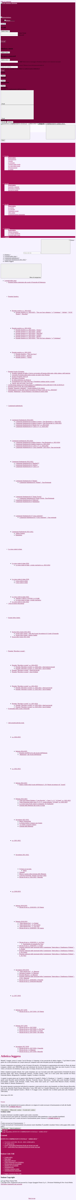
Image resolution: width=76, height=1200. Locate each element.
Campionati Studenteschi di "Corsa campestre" (29, 516)
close (2, 140)
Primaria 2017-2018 (22, 1026)
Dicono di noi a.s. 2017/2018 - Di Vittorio (31, 1011)
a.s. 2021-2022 (16, 840)
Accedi (3, 24)
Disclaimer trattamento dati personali (11, 1184)
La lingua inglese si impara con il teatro (30, 823)
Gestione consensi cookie (11, 1169)
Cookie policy (8, 1157)
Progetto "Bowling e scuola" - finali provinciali (25, 670)
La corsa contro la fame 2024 (20, 563)
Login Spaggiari (48, 65)
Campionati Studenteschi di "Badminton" (28, 501)
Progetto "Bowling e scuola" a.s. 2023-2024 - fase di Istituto (33, 707)
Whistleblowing (9, 1167)
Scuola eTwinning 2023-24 (20, 376)
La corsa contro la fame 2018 (20, 579)
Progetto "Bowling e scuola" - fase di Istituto (25, 672)
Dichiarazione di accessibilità (12, 1164)
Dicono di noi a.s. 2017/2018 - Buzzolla (31, 1051)
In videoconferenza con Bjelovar (21, 380)
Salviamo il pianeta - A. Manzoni (29, 973)
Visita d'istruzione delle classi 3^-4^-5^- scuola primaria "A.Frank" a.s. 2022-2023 (43, 802)
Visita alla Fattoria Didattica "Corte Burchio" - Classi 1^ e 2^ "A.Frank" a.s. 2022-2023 (45, 800)
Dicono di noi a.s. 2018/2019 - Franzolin (31, 980)
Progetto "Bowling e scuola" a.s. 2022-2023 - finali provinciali (34, 688)
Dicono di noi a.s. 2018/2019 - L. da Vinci (31, 942)
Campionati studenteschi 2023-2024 (22, 441)
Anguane (22, 872)
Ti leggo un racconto (25, 869)
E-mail (20, 61)
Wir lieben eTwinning (18, 378)
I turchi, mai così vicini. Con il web (22, 383)
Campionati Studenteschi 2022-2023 (23, 461)
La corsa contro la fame (15, 549)
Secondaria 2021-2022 (22, 854)
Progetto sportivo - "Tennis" (24, 357)
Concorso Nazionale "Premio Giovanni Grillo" (33, 875)
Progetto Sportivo (13, 296)
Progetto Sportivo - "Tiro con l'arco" (26, 354)
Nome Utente (22, 33)
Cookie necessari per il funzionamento (12, 1123)
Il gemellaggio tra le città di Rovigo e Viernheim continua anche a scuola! (33, 381)
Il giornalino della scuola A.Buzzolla (18, 708)
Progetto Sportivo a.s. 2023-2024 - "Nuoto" (28, 331)
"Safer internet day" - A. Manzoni (29, 971)
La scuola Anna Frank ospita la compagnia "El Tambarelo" (36, 804)
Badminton (19, 535)
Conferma (10, 122)
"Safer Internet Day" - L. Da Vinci (29, 926)
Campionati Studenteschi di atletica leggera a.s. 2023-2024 (33, 444)
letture (25, 870)
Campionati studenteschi (11, 258)
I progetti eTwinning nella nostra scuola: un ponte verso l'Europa (31, 375)
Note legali (7, 1159)
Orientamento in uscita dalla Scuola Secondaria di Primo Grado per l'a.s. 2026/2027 (32, 390)
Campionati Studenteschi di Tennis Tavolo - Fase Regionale (36, 498)
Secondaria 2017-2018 (22, 1046)
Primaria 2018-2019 (22, 921)
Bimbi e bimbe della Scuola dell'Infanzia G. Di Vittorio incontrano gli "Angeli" (42, 784)
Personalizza (4, 1110)
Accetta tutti (29, 1110)
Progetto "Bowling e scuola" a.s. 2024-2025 (25, 665)
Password (21, 35)
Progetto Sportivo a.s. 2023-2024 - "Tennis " (29, 330)
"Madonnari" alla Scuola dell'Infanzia (30, 754)
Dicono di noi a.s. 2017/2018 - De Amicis (31, 1032)
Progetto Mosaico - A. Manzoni (28, 975)
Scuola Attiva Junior (14, 617)
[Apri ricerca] (60, 132)
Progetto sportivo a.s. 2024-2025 (21, 310)
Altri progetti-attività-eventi (16, 723)
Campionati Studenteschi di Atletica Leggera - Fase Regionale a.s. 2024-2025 (38, 421)
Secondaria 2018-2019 (22, 970)
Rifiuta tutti (15, 1110)
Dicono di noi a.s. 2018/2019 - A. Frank (31, 945)
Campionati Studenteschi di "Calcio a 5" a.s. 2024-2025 (32, 426)
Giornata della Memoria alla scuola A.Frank (32, 805)
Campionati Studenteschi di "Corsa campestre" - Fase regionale (37, 517)
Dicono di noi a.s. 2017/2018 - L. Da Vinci (31, 1029)
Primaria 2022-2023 (22, 799)
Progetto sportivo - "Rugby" (24, 355)
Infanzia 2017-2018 (21, 1010)
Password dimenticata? (7, 38)
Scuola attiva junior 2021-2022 (21, 637)
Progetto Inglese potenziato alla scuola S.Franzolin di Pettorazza (27, 282)
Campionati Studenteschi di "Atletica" (27, 465)
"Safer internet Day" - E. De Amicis (29, 925)
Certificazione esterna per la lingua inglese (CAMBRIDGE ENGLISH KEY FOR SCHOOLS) (36, 385)
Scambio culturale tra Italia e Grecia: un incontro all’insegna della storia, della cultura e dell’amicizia (41, 373)
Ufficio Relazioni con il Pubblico (14, 1162)
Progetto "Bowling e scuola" (16, 651)
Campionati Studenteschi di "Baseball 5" (27, 463)
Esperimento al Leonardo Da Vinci (33, 944)
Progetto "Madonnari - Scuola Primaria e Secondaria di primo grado (28, 391)
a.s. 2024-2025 (16, 737)
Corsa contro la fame (22, 581)
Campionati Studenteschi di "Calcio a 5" (27, 466)
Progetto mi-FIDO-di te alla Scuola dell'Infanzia (33, 753)
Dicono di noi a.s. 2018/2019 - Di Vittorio (31, 907)
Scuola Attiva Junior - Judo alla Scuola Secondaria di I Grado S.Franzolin (37, 633)
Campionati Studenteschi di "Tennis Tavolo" (29, 496)
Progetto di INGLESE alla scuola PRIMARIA (21, 386)
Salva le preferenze (15, 1128)
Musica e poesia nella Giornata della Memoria (32, 874)
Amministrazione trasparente (12, 1170)
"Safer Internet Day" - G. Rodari (28, 923)
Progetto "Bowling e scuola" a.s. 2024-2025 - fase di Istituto (33, 668)
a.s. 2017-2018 (16, 995)
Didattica (7, 254)
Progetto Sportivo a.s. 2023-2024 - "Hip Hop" (29, 333)
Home (72, 240)
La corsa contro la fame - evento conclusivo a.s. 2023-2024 (33, 565)
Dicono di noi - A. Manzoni (27, 1050)
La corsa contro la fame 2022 (20, 602)
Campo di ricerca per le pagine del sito (12, 253)
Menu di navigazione (35, 277)
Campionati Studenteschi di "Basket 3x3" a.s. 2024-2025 (32, 425)
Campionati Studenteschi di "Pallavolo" (27, 500)
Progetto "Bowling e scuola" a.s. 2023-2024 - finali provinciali (34, 705)
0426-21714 (10, 1144)
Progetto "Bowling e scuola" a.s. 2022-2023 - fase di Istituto (33, 689)
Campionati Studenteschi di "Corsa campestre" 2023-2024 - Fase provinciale (38, 447)
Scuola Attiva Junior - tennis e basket (26, 635)
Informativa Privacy (10, 1160)
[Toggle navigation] (15, 132)
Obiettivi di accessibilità (11, 1165)
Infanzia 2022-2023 (21, 783)
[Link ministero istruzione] (9, 3)
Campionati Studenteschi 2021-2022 (15, 259)
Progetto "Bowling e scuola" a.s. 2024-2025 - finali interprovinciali (35, 667)
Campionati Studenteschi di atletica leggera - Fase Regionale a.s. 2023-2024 (38, 442)
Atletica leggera (20, 533)
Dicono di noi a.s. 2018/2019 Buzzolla (30, 981)
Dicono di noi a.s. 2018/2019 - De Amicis (31, 928)
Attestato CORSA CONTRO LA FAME (28, 598)
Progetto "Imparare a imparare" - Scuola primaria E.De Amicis (26, 388)
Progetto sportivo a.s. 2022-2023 (21, 352)
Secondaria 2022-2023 (22, 819)
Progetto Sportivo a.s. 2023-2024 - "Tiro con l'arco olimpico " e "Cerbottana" (38, 338)
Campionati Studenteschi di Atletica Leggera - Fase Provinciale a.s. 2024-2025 (39, 423)
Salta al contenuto (6, 1)
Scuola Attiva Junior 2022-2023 (21, 632)
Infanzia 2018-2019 (21, 905)
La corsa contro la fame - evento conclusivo (28, 600)
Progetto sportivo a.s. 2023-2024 (21, 328)
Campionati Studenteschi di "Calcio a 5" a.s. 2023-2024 (32, 446)
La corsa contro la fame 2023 (20, 597)
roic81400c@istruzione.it (23, 1145)
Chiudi (3, 75)
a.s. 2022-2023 (16, 769)
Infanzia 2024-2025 (21, 751)
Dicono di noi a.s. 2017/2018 (27, 1027)
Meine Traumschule (25, 821)
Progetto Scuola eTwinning (16, 371)
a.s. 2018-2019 (16, 891)
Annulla (3, 122)
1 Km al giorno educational (16, 603)
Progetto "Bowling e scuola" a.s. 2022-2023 (25, 686)
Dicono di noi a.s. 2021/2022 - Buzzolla (31, 877)
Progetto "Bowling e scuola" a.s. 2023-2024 (25, 703)
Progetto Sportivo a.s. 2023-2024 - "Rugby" (28, 336)
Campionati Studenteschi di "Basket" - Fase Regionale (35, 482)
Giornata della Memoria (26, 826)
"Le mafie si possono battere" (28, 824)
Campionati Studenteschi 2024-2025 (23, 420)
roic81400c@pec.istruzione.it (24, 1147)
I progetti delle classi (10, 256)
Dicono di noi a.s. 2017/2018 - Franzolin (31, 1048)
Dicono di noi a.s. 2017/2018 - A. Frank (31, 1030)
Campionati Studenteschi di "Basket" (27, 481)
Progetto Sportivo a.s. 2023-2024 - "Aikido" (29, 335)
